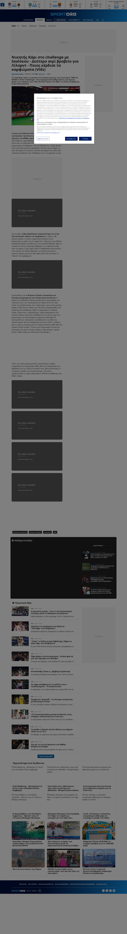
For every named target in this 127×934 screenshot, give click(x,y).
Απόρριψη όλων (71, 138)
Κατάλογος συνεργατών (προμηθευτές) (48, 132)
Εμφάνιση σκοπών (43, 138)
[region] (64, 118)
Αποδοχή (85, 138)
